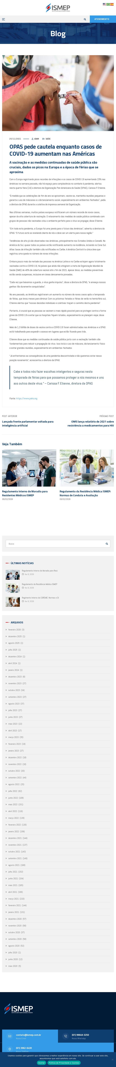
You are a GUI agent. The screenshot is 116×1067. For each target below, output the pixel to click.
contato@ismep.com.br (28, 1035)
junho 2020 (13, 959)
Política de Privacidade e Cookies (64, 1063)
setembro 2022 (15, 777)
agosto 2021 (14, 865)
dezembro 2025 (15, 636)
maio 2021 (12, 885)
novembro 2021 (15, 844)
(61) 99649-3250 (80, 1035)
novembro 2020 (15, 925)
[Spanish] (112, 4)
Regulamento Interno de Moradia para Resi (40, 570)
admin (36, 139)
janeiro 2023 (13, 750)
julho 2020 (12, 952)
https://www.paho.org (26, 398)
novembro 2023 (15, 683)
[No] (112, 1059)
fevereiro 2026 (14, 629)
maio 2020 (12, 966)
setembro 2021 (15, 858)
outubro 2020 (14, 932)
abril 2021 (12, 892)
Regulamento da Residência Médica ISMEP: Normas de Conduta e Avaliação (85, 493)
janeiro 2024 (13, 670)
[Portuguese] (108, 4)
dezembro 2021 (15, 838)
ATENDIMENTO (101, 19)
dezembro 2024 (15, 656)
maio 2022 (12, 804)
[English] (105, 4)
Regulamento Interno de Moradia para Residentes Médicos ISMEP (25, 493)
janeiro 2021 (13, 912)
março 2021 (13, 898)
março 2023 (13, 737)
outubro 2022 (14, 770)
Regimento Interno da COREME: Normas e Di (40, 597)
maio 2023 (12, 723)
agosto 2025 (14, 643)
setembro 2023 (15, 696)
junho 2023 (13, 717)
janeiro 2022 (13, 831)
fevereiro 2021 (14, 905)
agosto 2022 (14, 784)
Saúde (48, 139)
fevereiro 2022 (14, 824)
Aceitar (41, 1063)
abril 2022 (12, 811)
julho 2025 (12, 649)
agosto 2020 (14, 945)
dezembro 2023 (15, 676)
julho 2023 (12, 710)
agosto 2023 (14, 703)
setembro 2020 (15, 939)
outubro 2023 (14, 690)
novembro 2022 (15, 764)
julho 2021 (12, 871)
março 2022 (13, 817)
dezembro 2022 (15, 757)
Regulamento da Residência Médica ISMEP (39, 584)
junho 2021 (13, 878)
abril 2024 (12, 663)
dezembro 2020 (15, 918)
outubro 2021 (14, 851)
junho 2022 (13, 797)
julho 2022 (12, 791)
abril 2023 (12, 730)
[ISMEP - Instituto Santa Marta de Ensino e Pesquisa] (58, 7)
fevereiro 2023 (14, 743)
